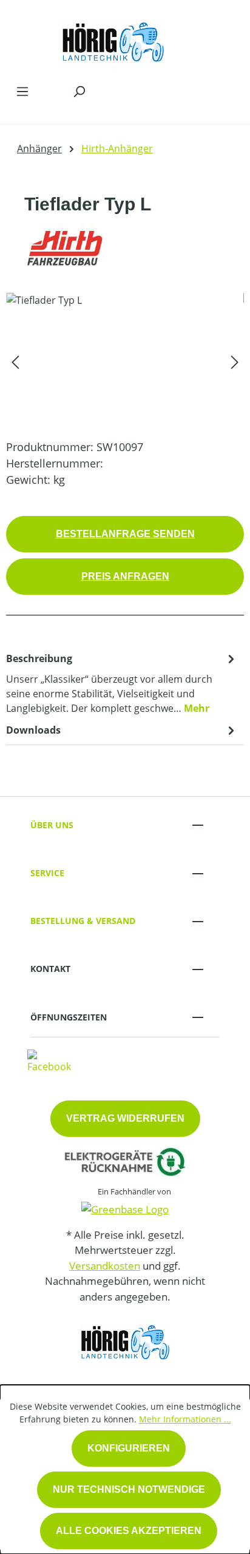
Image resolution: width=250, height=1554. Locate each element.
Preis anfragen (125, 576)
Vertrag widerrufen (125, 1118)
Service (47, 873)
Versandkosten (104, 1266)
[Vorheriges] (15, 361)
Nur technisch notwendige (129, 1489)
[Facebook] (49, 1061)
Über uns (51, 825)
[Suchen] (78, 91)
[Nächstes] (235, 361)
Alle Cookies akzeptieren (128, 1531)
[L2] (125, 361)
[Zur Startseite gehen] (113, 39)
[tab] (122, 682)
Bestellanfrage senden (125, 534)
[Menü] (22, 91)
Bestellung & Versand (82, 920)
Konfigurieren (128, 1448)
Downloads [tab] (33, 730)
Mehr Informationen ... (185, 1419)
